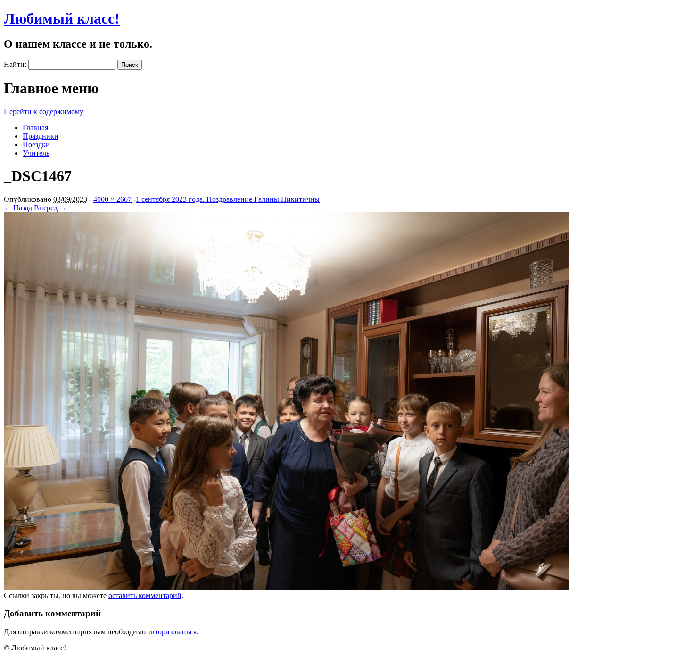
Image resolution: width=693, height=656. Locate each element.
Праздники (40, 136)
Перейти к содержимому (43, 112)
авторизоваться (172, 632)
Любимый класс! (62, 18)
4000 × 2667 (112, 199)
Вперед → (50, 208)
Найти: (15, 64)
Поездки (36, 145)
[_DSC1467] (286, 587)
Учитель (36, 153)
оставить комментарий (145, 595)
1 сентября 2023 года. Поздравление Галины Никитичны (228, 199)
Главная (35, 128)
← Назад (18, 208)
